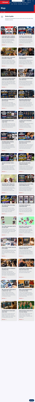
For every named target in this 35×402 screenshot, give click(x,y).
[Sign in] (33, 1)
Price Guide (19, 2)
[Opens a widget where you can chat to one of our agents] (31, 400)
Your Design (15, 2)
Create (10, 2)
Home (1, 12)
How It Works (24, 2)
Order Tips (29, 2)
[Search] (23, 1)
